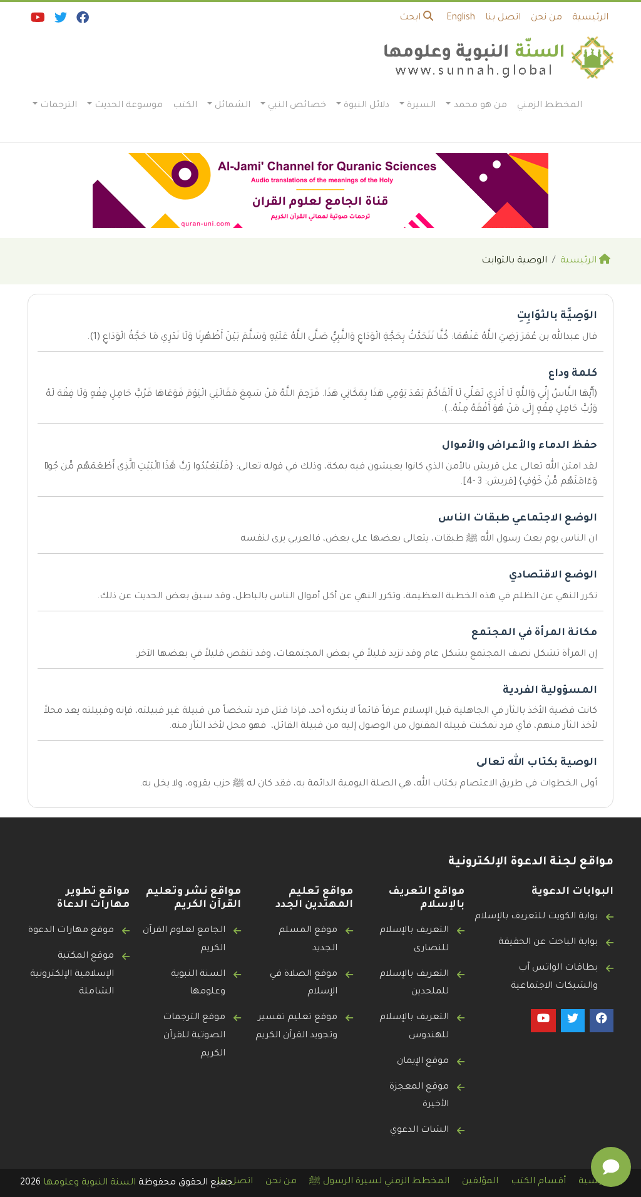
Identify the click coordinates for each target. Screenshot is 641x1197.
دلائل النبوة (366, 106)
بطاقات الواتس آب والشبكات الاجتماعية (554, 977)
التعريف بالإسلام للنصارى (414, 940)
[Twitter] (59, 20)
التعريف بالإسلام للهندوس (414, 1027)
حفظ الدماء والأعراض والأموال (519, 446)
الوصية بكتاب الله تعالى (536, 763)
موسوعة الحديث (129, 106)
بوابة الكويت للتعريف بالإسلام (536, 917)
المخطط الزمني (549, 106)
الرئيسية (590, 18)
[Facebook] (81, 20)
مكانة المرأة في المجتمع (534, 633)
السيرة (421, 106)
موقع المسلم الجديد (308, 940)
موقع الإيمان (423, 1062)
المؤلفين (480, 1182)
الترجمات (58, 106)
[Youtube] (37, 20)
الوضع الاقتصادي (553, 575)
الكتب (185, 106)
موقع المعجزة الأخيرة (419, 1096)
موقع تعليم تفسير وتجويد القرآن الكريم (296, 1027)
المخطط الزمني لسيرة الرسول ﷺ (379, 1182)
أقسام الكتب (538, 1182)
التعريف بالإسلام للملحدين (414, 984)
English (460, 18)
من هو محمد (480, 106)
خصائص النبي (297, 106)
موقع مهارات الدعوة (71, 931)
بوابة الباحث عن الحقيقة (548, 943)
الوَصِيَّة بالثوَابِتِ (556, 316)
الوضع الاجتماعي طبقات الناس (517, 518)
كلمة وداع (572, 374)
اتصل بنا (503, 18)
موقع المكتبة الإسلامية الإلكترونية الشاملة (72, 974)
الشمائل (232, 106)
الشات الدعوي (419, 1131)
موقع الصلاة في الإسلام (303, 984)
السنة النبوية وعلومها (198, 984)
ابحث (411, 18)
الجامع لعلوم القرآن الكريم (184, 940)
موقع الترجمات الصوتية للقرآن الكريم (194, 1036)
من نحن (546, 18)
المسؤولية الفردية (550, 691)
